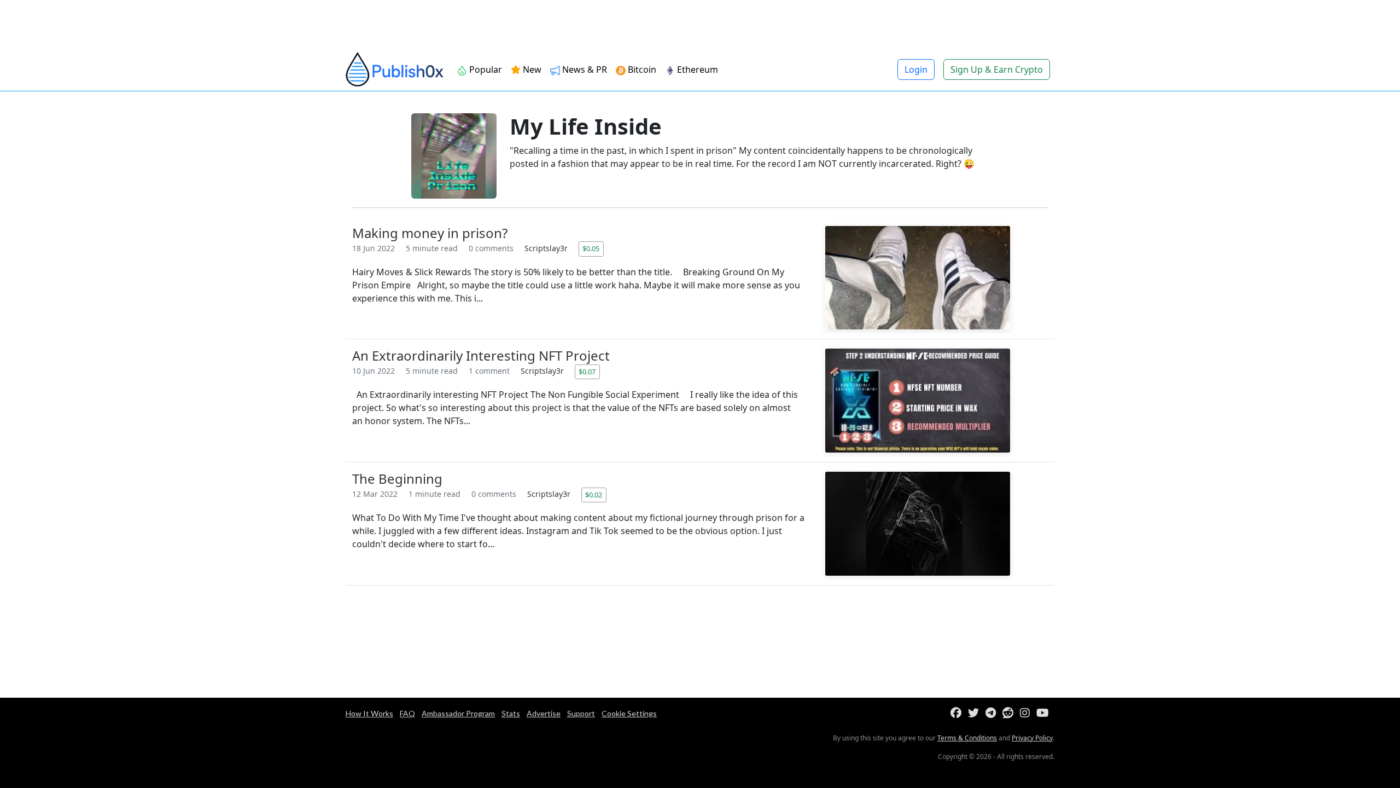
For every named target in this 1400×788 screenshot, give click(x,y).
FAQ (407, 713)
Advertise (544, 713)
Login (916, 69)
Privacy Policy (1032, 738)
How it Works (369, 713)
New (531, 69)
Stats (510, 713)
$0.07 (587, 371)
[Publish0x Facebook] (958, 713)
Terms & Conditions (967, 738)
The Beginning (397, 479)
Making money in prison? (430, 233)
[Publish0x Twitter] (975, 713)
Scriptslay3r (547, 248)
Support (581, 713)
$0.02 (593, 495)
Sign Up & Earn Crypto (996, 69)
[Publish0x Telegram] (992, 713)
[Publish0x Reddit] (1010, 713)
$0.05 (590, 248)
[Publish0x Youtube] (1044, 713)
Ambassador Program (458, 713)
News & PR (583, 69)
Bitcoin (641, 69)
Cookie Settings (629, 713)
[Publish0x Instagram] (1027, 713)
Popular (484, 69)
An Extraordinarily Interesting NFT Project (481, 355)
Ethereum (696, 69)
